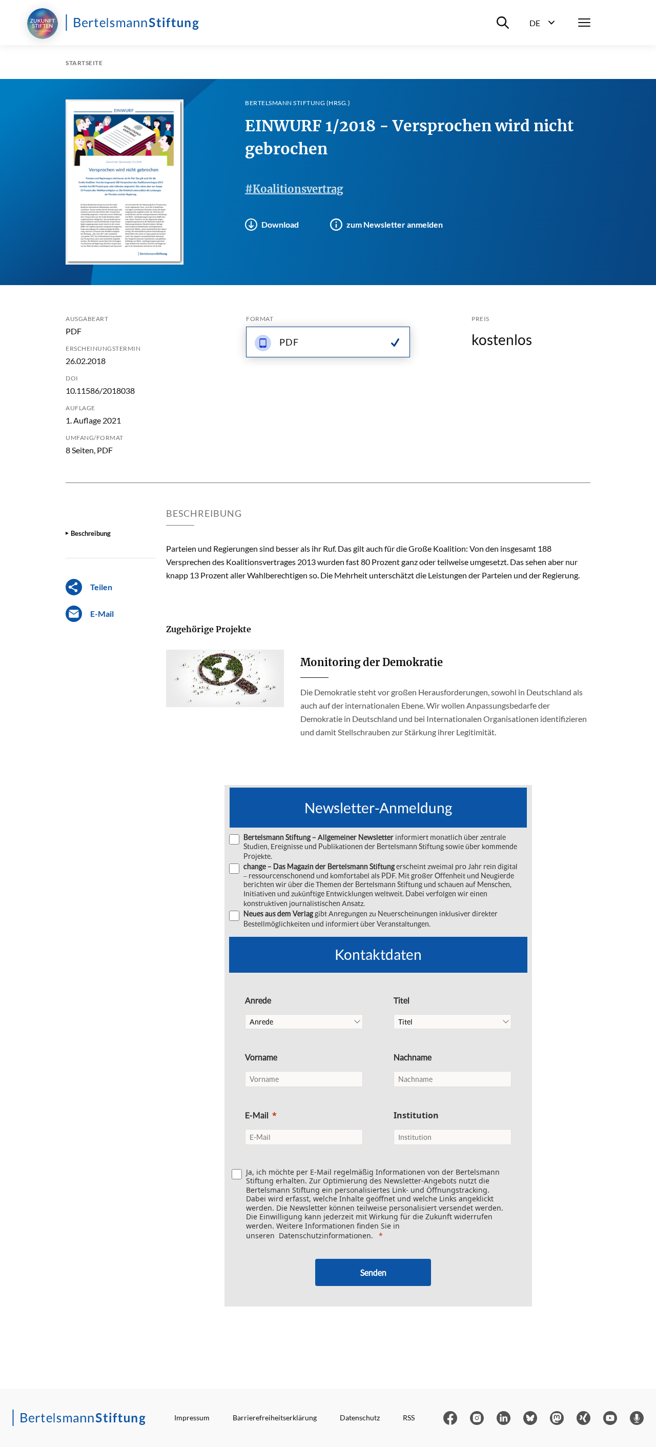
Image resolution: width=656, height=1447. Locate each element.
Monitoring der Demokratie (371, 662)
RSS (409, 1417)
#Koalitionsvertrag (294, 189)
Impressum (192, 1417)
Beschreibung (91, 533)
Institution (416, 1115)
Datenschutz (360, 1417)
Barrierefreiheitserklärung (275, 1417)
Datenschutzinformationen (325, 1235)
